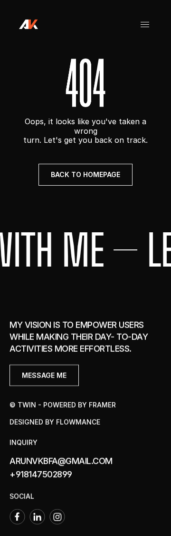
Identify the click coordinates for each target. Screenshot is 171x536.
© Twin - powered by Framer (63, 405)
